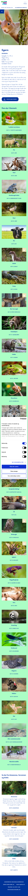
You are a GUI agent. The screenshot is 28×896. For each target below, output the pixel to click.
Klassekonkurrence (21, 7)
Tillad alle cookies (14, 466)
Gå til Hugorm (14, 673)
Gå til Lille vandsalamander (14, 742)
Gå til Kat (14, 719)
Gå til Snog (14, 289)
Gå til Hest (14, 221)
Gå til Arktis (14, 870)
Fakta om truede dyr (7, 7)
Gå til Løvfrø (14, 378)
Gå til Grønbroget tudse (14, 198)
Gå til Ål (14, 514)
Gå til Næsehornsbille (14, 764)
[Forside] (4, 3)
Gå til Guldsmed (14, 651)
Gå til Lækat (14, 266)
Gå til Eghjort (14, 560)
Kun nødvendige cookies (14, 476)
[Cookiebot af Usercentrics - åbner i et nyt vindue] (20, 419)
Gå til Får (14, 153)
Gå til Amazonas (14, 808)
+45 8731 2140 (16, 887)
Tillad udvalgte (14, 471)
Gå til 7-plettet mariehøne (14, 130)
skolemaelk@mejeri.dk (14, 889)
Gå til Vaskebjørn (14, 334)
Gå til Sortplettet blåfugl (13, 492)
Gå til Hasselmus (14, 401)
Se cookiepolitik (18, 462)
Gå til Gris (14, 605)
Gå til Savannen (14, 839)
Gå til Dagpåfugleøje (14, 583)
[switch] (24, 448)
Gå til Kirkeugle (14, 537)
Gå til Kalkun (14, 696)
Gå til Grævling (14, 628)
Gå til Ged (14, 175)
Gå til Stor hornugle (14, 312)
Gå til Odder (14, 357)
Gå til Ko (14, 243)
